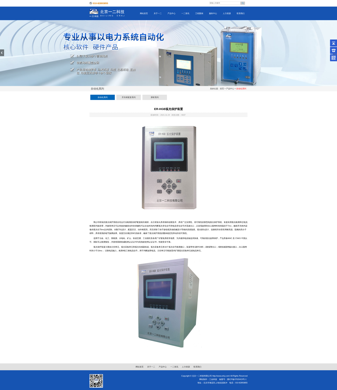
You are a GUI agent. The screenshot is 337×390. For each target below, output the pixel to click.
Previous (2, 52)
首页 (222, 88)
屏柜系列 (155, 97)
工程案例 (199, 13)
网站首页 (144, 13)
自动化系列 (103, 97)
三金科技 (213, 379)
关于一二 (158, 13)
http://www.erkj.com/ (221, 376)
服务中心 (213, 13)
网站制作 (203, 379)
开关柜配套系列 (129, 97)
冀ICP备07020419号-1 (236, 379)
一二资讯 (185, 13)
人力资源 (227, 13)
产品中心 (171, 13)
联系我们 (241, 13)
